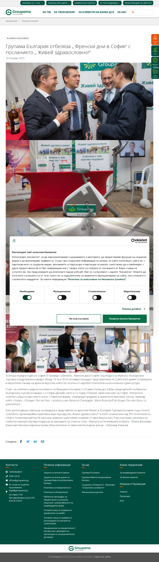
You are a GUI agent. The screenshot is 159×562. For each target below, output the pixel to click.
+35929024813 (15, 471)
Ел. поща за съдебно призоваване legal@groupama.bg (19, 487)
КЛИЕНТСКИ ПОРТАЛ (85, 3)
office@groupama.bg (18, 480)
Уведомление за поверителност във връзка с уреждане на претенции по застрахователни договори (59, 532)
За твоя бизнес (64, 12)
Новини (123, 491)
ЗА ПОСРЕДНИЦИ (109, 3)
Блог (122, 500)
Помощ (57, 3)
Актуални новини (30, 21)
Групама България (91, 472)
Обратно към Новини (18, 38)
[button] (21, 441)
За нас (122, 12)
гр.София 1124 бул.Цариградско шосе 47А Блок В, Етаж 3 (22, 497)
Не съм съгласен (79, 318)
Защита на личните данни (56, 472)
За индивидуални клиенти (132, 472)
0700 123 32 (14, 476)
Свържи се (31, 3)
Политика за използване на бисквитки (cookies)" (97, 279)
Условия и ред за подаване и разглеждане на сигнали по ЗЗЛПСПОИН (58, 520)
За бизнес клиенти (129, 477)
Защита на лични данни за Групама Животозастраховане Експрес (58, 480)
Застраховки (11, 21)
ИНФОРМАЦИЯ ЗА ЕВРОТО (138, 3)
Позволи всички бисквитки (124, 318)
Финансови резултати (92, 492)
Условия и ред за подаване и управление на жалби (58, 511)
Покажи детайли (131, 309)
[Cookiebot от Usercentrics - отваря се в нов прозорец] (133, 241)
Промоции (125, 496)
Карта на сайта (103, 556)
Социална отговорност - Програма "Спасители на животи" (98, 486)
